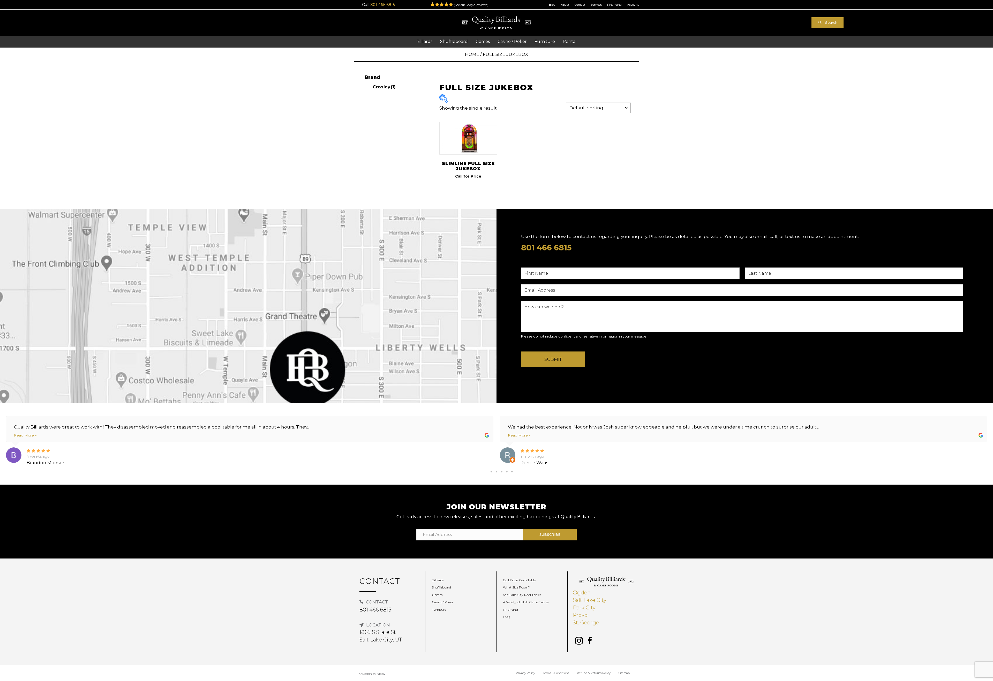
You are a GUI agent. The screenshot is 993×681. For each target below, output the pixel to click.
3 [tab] (501, 471)
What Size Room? (516, 587)
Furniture (439, 609)
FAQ (506, 617)
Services (596, 4)
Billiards (437, 580)
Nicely (381, 674)
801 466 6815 (382, 4)
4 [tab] (506, 471)
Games (437, 595)
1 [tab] (491, 471)
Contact (580, 4)
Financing (614, 4)
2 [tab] (496, 471)
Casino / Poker (442, 602)
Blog (552, 4)
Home (472, 54)
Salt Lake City (589, 600)
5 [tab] (512, 471)
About (565, 4)
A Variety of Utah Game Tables (525, 602)
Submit (553, 359)
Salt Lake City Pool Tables (522, 595)
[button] (827, 22)
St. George (586, 622)
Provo (580, 615)
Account (633, 4)
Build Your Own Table (519, 580)
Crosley (384, 86)
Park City (584, 608)
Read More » (25, 435)
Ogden (582, 593)
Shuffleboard (441, 587)
